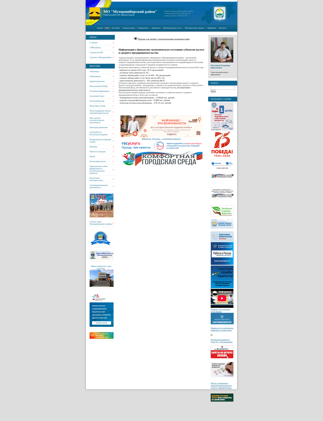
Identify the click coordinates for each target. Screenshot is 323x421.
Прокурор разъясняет (99, 127)
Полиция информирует (100, 91)
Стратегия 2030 (96, 52)
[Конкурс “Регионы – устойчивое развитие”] (161, 139)
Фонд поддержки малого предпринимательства (100, 112)
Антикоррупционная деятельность (99, 186)
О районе (94, 43)
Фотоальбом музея (97, 161)
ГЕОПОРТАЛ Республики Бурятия (98, 133)
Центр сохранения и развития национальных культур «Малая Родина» (221, 385)
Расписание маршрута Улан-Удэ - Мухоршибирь (222, 341)
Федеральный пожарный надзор (100, 140)
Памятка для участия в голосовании (220, 310)
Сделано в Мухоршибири (101, 57)
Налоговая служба (97, 106)
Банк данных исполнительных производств (97, 120)
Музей (92, 156)
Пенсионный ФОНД (98, 86)
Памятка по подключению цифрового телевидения (222, 329)
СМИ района (95, 47)
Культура (93, 147)
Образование (95, 76)
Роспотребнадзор (97, 101)
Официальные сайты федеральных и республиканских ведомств (99, 169)
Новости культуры (97, 151)
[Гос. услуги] (161, 145)
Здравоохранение (97, 81)
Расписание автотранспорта (96, 179)
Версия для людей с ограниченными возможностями (164, 39)
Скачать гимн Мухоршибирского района (101, 223)
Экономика (94, 71)
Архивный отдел (97, 96)
